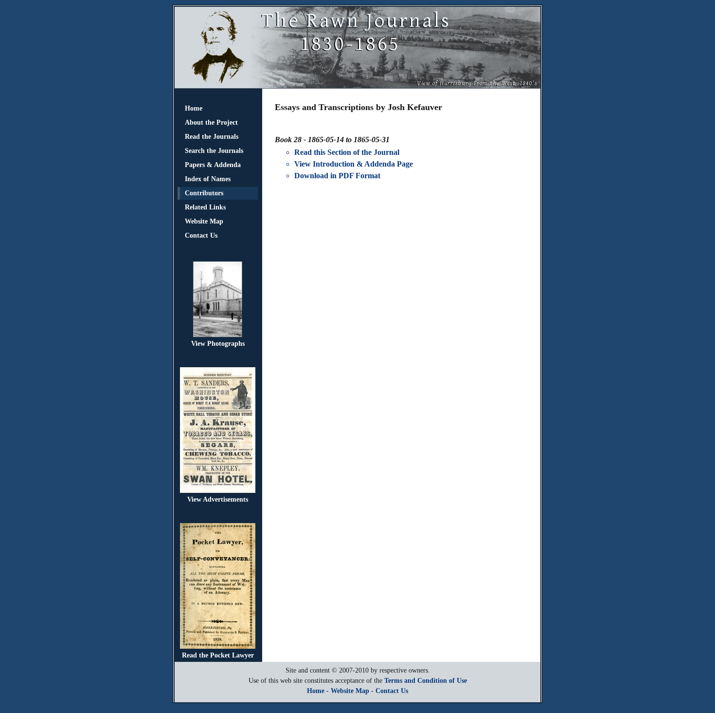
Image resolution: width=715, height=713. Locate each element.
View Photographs (218, 343)
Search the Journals (214, 150)
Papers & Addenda (213, 165)
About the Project (211, 122)
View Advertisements (217, 499)
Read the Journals (211, 136)
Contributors (204, 193)
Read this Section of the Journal (346, 152)
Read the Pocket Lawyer (218, 655)
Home (193, 108)
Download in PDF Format (337, 175)
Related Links (205, 207)
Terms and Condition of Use (425, 680)
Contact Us (201, 235)
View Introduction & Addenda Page (353, 164)
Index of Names (208, 179)
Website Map (204, 221)
